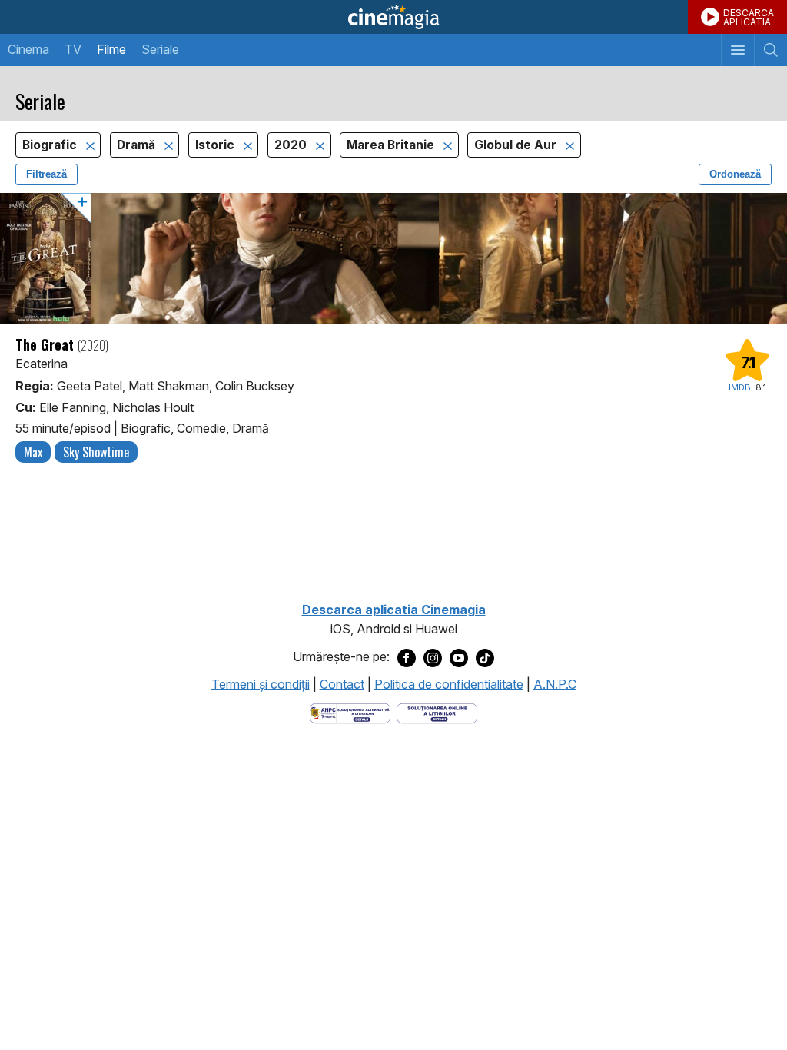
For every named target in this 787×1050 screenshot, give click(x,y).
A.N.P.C (554, 684)
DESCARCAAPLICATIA (748, 17)
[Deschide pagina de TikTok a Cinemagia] (485, 657)
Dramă (137, 145)
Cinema (28, 49)
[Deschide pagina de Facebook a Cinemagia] (406, 657)
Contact (342, 684)
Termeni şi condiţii (260, 684)
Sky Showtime (96, 452)
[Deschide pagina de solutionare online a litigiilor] (437, 712)
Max (33, 452)
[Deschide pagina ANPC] (350, 712)
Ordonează (735, 174)
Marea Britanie (392, 145)
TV (73, 49)
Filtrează (46, 174)
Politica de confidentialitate (448, 684)
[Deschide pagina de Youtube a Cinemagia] (459, 657)
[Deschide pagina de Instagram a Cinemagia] (432, 657)
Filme (111, 49)
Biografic (51, 145)
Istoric (216, 145)
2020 (292, 145)
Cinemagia (393, 17)
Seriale (160, 49)
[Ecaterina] (393, 258)
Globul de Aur (517, 145)
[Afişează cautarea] (770, 50)
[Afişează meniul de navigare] (737, 50)
